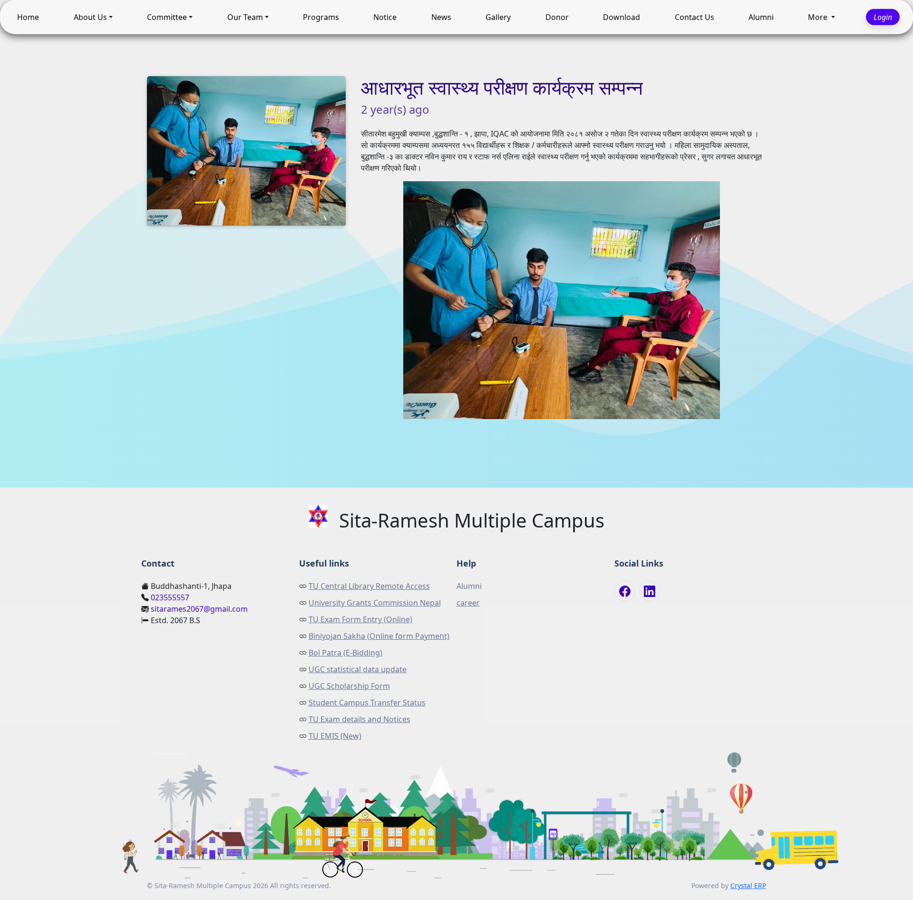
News (441, 15)
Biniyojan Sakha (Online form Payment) (379, 636)
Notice (385, 15)
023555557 (170, 597)
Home (28, 15)
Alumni (761, 15)
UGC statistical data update (358, 669)
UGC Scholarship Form (349, 686)
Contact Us (694, 15)
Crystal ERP (748, 885)
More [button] (818, 15)
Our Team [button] (245, 15)
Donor (557, 15)
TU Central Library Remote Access (369, 586)
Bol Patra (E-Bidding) (345, 652)
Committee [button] (167, 15)
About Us (90, 15)
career (468, 602)
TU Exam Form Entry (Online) (360, 619)
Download (621, 15)
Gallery (498, 15)
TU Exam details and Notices (359, 719)
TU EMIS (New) (335, 736)
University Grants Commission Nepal (375, 602)
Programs (321, 15)
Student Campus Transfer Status (367, 702)
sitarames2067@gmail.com (199, 609)
